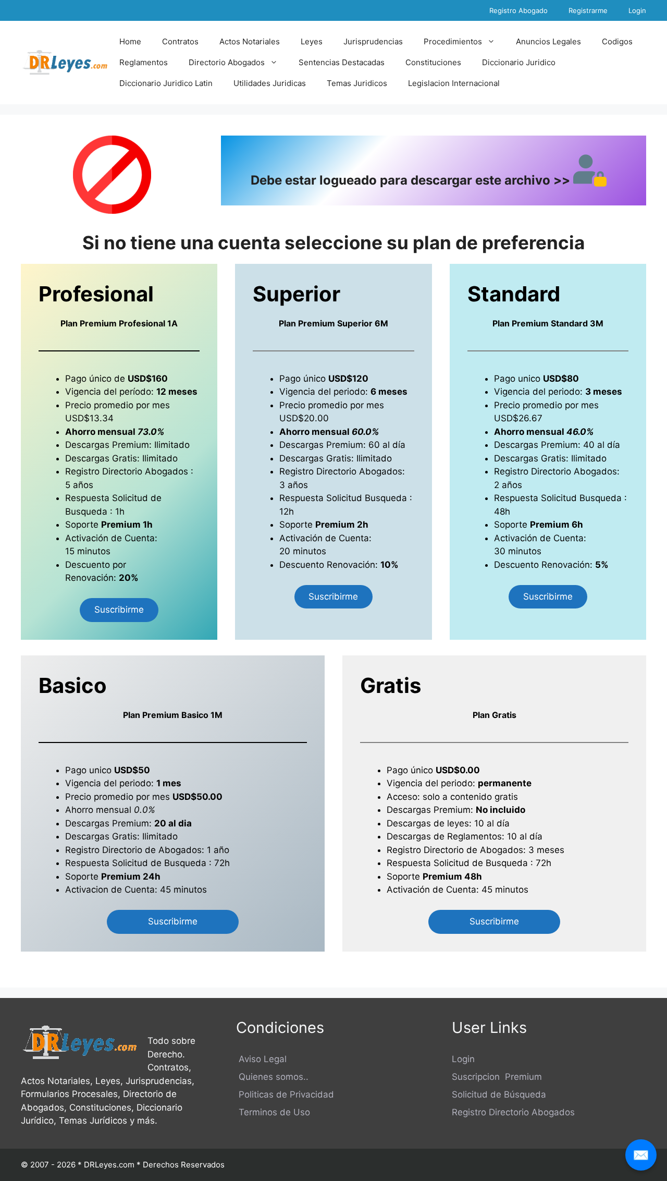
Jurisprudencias (373, 41)
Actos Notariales (249, 41)
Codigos (617, 41)
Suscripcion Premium (497, 1077)
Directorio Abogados (227, 62)
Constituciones (433, 62)
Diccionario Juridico (518, 62)
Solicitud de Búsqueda (499, 1094)
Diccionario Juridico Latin (166, 83)
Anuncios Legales (548, 41)
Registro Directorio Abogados (513, 1112)
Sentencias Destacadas (342, 62)
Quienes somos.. (272, 1077)
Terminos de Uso (273, 1112)
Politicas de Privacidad (285, 1094)
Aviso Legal (261, 1059)
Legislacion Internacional (454, 83)
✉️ (641, 1155)
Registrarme (588, 10)
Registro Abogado (518, 10)
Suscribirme (119, 609)
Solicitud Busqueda (366, 498)
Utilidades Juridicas (269, 83)
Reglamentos (143, 62)
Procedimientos (453, 41)
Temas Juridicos (357, 83)
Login (637, 10)
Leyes (312, 41)
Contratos (180, 41)
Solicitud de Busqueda (159, 863)
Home (130, 41)
